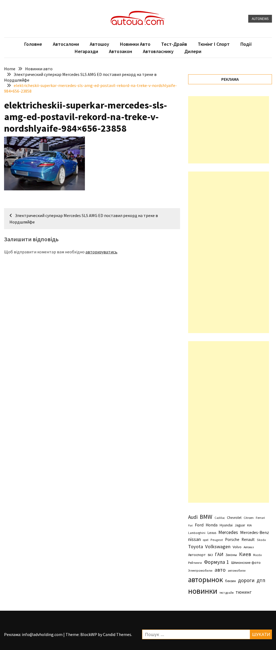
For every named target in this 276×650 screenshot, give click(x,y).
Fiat (190, 525)
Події (246, 44)
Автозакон (120, 51)
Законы (231, 555)
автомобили (237, 570)
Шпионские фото (246, 562)
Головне (33, 44)
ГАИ (219, 554)
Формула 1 (216, 562)
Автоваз (249, 547)
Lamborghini (196, 533)
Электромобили (200, 570)
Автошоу (99, 44)
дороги (246, 580)
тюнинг (243, 592)
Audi (193, 517)
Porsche (232, 539)
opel (205, 540)
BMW (206, 516)
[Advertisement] (228, 129)
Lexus (212, 532)
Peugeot (217, 540)
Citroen (249, 518)
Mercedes (228, 532)
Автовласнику (158, 51)
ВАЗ (210, 555)
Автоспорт (197, 554)
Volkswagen (217, 546)
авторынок (205, 579)
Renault (248, 539)
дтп (261, 580)
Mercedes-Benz (254, 532)
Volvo (237, 546)
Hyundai (226, 525)
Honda (212, 524)
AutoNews (260, 18)
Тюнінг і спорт (214, 44)
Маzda (257, 555)
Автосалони (66, 44)
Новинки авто (135, 44)
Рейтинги (195, 563)
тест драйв (226, 593)
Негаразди (86, 51)
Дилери (192, 51)
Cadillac (220, 518)
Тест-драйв (174, 44)
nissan (194, 539)
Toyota (195, 546)
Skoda (261, 540)
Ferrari (260, 518)
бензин (230, 581)
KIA (249, 525)
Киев (245, 554)
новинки (202, 591)
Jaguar (240, 525)
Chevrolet (234, 517)
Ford (199, 525)
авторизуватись (101, 251)
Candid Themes (117, 634)
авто (220, 570)
